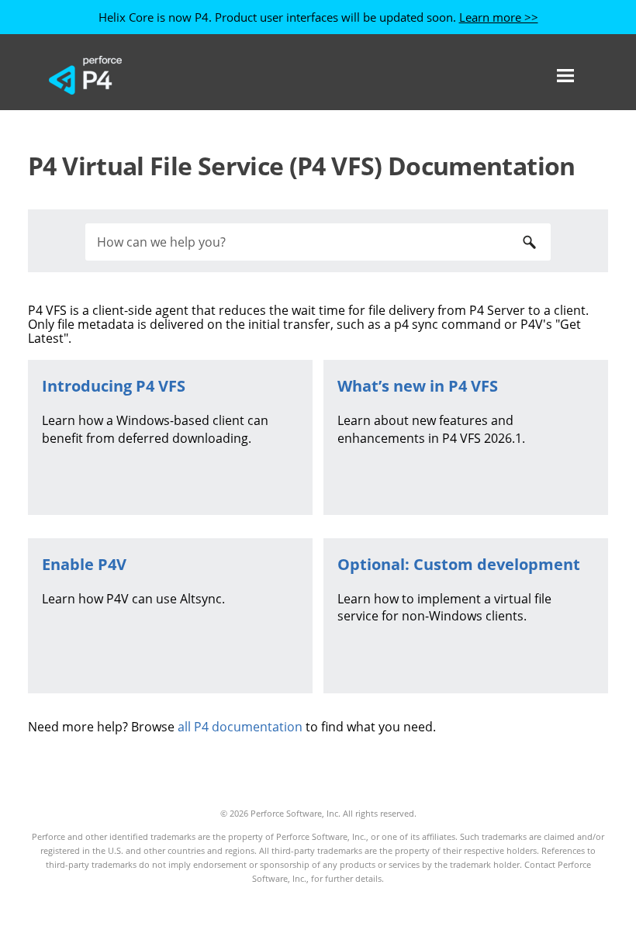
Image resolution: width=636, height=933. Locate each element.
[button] (529, 242)
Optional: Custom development (458, 564)
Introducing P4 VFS (113, 385)
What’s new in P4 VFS (417, 385)
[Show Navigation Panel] (565, 75)
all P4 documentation (240, 726)
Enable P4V (84, 564)
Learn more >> (498, 17)
